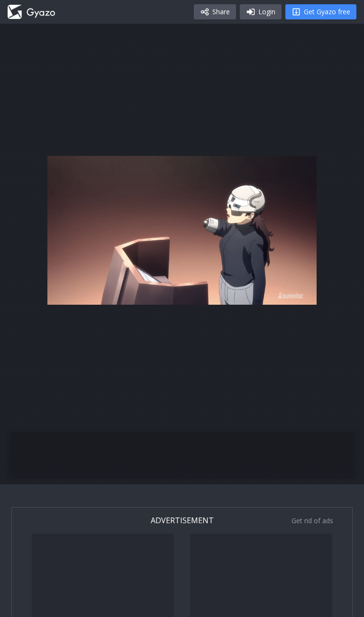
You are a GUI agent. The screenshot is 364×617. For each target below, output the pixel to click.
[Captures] (31, 12)
